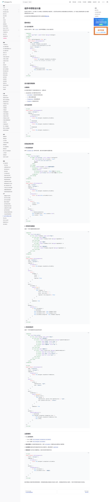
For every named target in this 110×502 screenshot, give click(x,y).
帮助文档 (47, 16)
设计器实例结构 (98, 12)
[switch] (103, 2)
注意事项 (96, 16)
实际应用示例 (97, 14)
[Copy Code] (87, 33)
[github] (107, 2)
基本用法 (96, 10)
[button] (11, 6)
